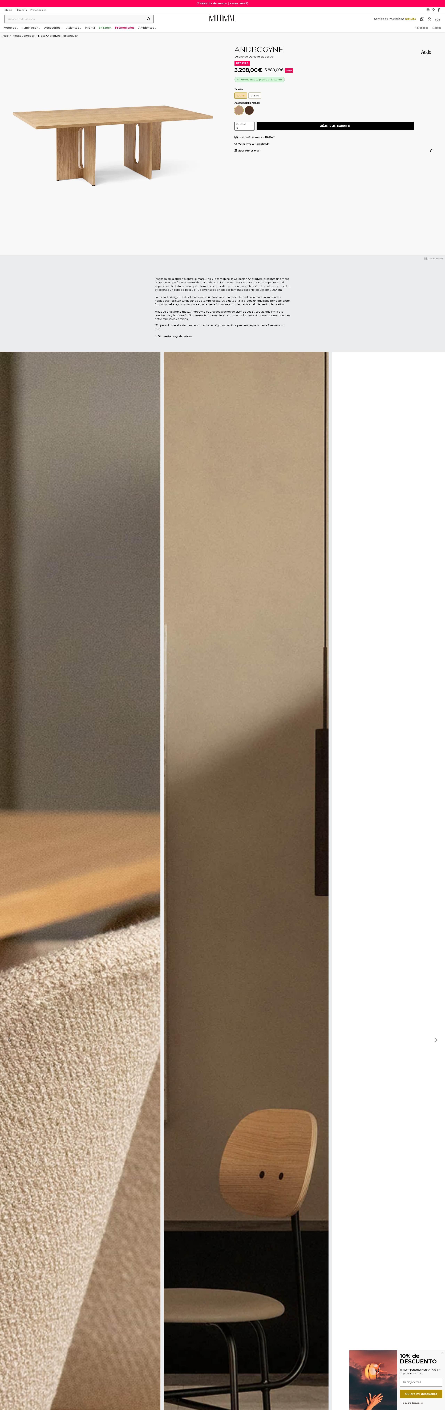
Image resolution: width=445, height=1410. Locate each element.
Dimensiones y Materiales (175, 336)
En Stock (105, 27)
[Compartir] (432, 152)
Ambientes (146, 27)
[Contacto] (424, 19)
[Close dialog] (442, 1353)
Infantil (90, 27)
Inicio (5, 35)
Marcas (436, 27)
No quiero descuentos (412, 1403)
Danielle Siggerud (261, 56)
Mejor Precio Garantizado (253, 143)
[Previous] (9, 1040)
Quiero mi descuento (421, 1394)
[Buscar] (148, 19)
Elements (21, 10)
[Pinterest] (434, 11)
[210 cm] (241, 99)
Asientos (73, 27)
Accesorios (52, 27)
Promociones (125, 27)
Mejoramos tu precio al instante (261, 79)
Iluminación (30, 27)
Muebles (10, 27)
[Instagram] (429, 11)
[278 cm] (256, 99)
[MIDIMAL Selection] (222, 18)
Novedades (421, 27)
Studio (8, 10)
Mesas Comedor (23, 35)
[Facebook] (440, 11)
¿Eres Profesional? (249, 150)
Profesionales (38, 10)
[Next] (435, 1040)
